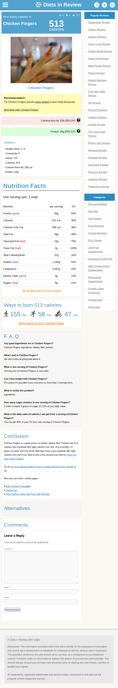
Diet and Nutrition (97, 204)
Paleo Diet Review (98, 58)
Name (6, 587)
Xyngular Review (97, 157)
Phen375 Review (97, 110)
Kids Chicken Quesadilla (18, 486)
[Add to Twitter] (104, 5)
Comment (8, 549)
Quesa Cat (11, 490)
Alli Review (94, 103)
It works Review (96, 124)
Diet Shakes (95, 218)
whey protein (42, 102)
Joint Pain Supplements (95, 249)
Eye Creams (95, 240)
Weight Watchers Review (97, 82)
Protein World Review (100, 51)
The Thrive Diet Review (96, 134)
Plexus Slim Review (99, 143)
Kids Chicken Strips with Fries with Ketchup (27, 494)
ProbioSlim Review (98, 186)
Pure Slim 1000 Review (96, 93)
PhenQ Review (96, 73)
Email (6, 597)
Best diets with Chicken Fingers (21, 110)
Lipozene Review (97, 179)
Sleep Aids (94, 307)
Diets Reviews (96, 226)
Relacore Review (97, 172)
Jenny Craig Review (99, 44)
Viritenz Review (96, 29)
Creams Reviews (97, 233)
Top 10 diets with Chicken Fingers (41, 290)
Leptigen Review (97, 117)
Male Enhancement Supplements (98, 268)
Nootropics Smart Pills (100, 259)
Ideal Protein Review (99, 66)
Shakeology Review (99, 22)
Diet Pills (93, 211)
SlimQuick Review (98, 165)
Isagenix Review (97, 37)
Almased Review (97, 150)
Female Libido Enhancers (96, 290)
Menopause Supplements (95, 279)
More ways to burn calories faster (41, 323)
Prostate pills (95, 300)
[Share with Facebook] (96, 5)
